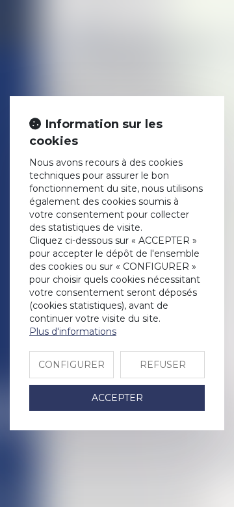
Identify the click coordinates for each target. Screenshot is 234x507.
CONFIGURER (71, 364)
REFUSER (163, 364)
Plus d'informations (72, 331)
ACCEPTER (117, 398)
